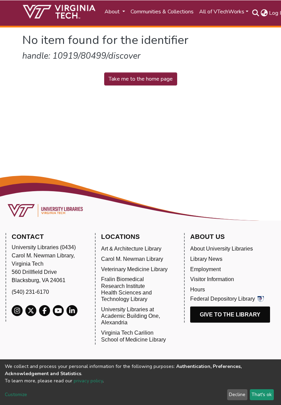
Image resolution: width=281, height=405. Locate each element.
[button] (264, 13)
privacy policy (88, 381)
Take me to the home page (141, 79)
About (113, 11)
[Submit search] (255, 13)
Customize (16, 394)
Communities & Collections (162, 11)
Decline (237, 394)
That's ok (262, 394)
